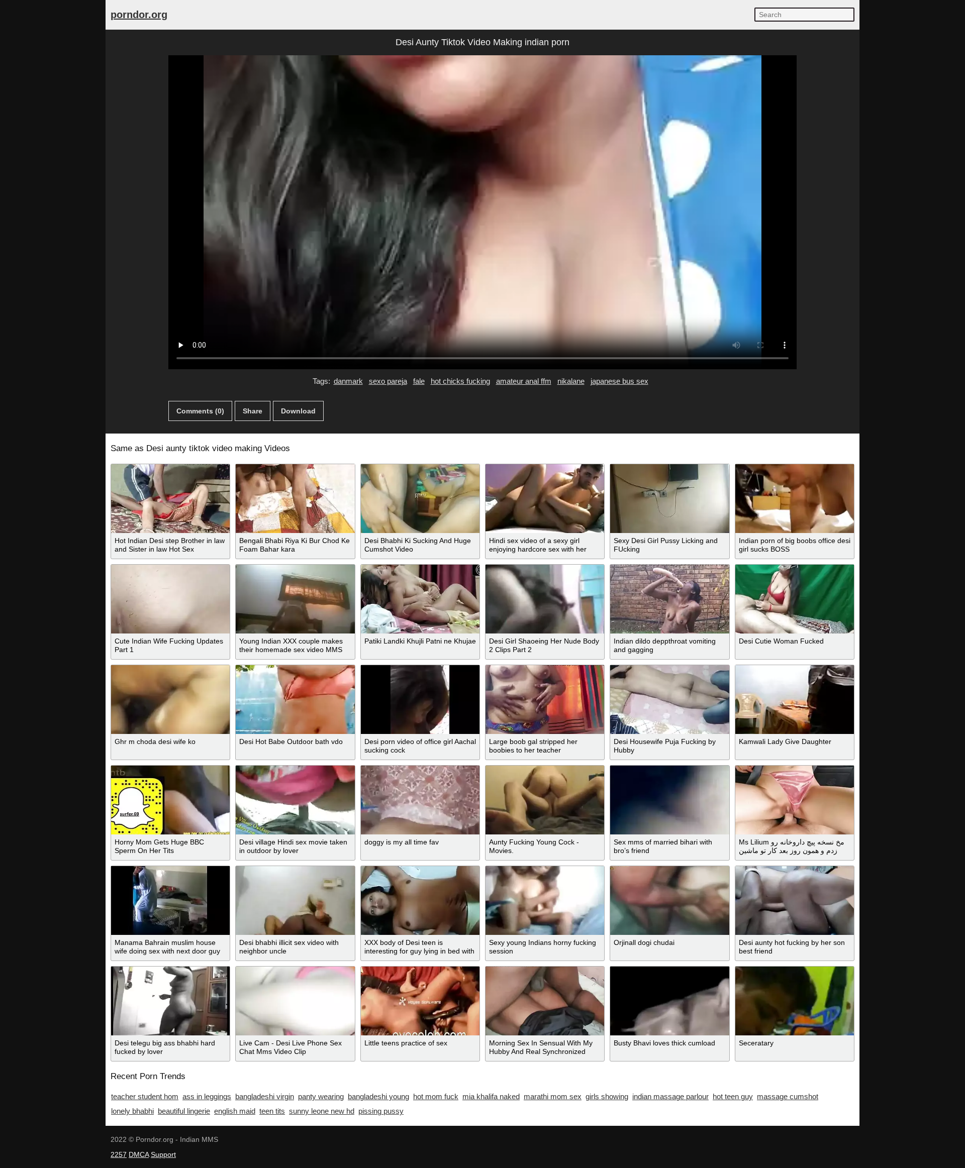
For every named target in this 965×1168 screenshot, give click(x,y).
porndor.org (139, 14)
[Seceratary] (794, 1001)
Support (163, 1154)
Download (298, 411)
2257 (119, 1154)
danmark (348, 381)
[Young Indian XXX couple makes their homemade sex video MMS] (295, 599)
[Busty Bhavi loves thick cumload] (669, 1001)
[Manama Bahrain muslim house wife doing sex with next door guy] (170, 900)
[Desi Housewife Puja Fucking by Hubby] (669, 699)
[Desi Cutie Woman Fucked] (794, 599)
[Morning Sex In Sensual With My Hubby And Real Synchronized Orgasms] (545, 1001)
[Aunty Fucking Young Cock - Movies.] (545, 800)
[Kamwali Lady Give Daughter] (794, 699)
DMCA (139, 1154)
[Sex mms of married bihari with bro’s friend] (669, 800)
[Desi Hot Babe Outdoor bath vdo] (295, 699)
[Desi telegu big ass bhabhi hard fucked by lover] (170, 1001)
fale (419, 381)
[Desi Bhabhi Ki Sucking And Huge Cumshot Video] (420, 498)
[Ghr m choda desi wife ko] (170, 699)
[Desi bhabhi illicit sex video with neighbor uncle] (295, 900)
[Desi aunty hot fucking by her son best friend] (794, 900)
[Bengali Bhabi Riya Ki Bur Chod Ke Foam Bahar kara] (295, 498)
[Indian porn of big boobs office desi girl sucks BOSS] (794, 498)
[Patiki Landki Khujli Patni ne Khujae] (420, 599)
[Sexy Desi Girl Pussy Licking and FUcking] (669, 498)
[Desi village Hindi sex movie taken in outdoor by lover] (295, 800)
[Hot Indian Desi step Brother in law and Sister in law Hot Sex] (170, 498)
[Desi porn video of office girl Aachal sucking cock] (420, 699)
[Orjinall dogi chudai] (669, 900)
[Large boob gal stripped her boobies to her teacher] (545, 699)
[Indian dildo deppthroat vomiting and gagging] (669, 599)
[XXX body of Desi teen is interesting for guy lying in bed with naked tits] (420, 900)
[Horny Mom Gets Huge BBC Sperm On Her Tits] (170, 800)
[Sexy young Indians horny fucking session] (545, 900)
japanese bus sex (619, 381)
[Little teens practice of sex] (420, 1001)
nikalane (571, 381)
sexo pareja (388, 381)
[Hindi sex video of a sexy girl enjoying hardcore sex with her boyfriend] (545, 498)
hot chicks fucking (460, 381)
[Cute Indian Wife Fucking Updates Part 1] (170, 599)
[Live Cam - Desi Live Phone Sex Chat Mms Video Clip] (295, 1001)
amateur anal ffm (523, 381)
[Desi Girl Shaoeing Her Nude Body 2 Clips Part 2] (545, 599)
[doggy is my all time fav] (420, 800)
